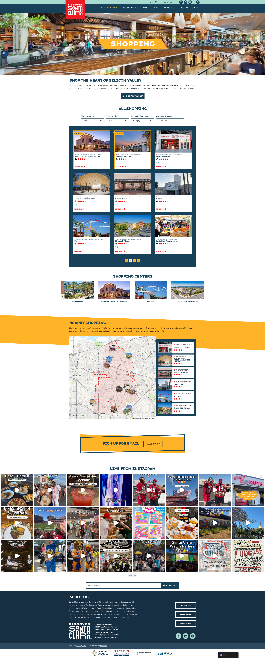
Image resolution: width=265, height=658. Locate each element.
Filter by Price (112, 116)
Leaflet (135, 418)
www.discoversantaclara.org (106, 637)
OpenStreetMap (143, 418)
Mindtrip (103, 646)
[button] (113, 348)
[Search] (198, 2)
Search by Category (139, 116)
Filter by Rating (87, 116)
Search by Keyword (164, 116)
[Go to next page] (138, 260)
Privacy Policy (81, 646)
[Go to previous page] (126, 260)
